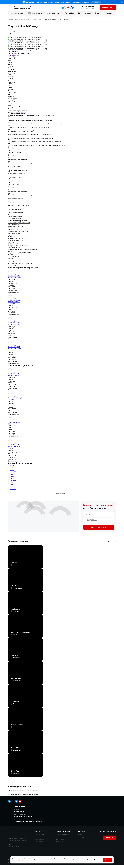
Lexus (12, 487)
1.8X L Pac (16, 446)
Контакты (109, 13)
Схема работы (60, 837)
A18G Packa (17, 278)
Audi (11, 482)
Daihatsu (13, 480)
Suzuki (12, 476)
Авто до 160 (69, 13)
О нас (97, 13)
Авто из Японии (55, 13)
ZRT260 (10, 278)
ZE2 (9, 424)
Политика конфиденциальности (17, 838)
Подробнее (20, 861)
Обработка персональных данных (17, 840)
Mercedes (13, 489)
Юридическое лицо (24, 222)
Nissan (12, 468)
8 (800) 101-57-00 (88, 6)
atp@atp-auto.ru (18, 812)
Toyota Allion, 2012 (14, 374)
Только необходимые (93, 860)
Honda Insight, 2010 (14, 422)
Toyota (12, 466)
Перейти (96, 2)
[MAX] (13, 801)
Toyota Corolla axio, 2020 (16, 398)
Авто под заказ (39, 834)
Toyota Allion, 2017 (14, 276)
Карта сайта (59, 841)
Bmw (11, 485)
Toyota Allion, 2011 (14, 347)
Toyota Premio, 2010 (14, 445)
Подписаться (109, 837)
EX (14, 400)
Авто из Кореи (19, 13)
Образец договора (83, 837)
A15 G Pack (16, 324)
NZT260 (10, 324)
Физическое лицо (13, 222)
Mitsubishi (13, 472)
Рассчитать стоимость (98, 527)
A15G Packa (17, 375)
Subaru (12, 478)
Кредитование (60, 839)
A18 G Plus (16, 302)
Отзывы (88, 13)
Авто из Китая (37, 13)
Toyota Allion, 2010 (14, 323)
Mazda (12, 470)
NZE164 (10, 400)
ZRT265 (10, 62)
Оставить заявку (13, 55)
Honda (12, 474)
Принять (107, 860)
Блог (79, 13)
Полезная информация (62, 834)
